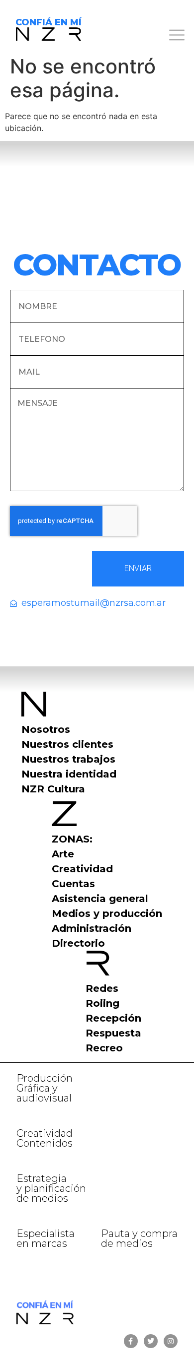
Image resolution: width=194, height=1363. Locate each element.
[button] (141, 36)
